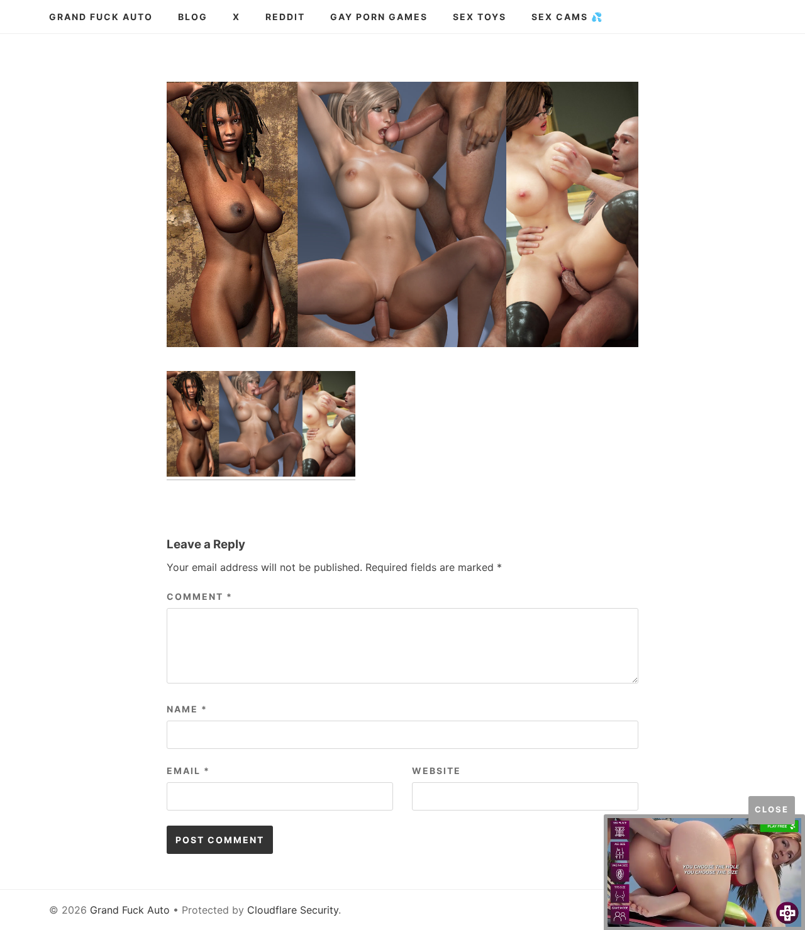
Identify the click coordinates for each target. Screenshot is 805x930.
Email (188, 770)
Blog (193, 16)
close (772, 809)
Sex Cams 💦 (567, 16)
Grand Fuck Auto (101, 16)
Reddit (285, 16)
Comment (200, 596)
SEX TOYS (479, 16)
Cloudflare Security (292, 910)
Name (187, 709)
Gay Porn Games (379, 16)
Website (436, 770)
